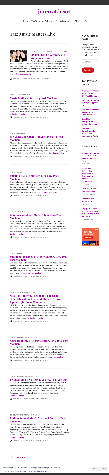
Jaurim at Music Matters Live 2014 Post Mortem (34, 177)
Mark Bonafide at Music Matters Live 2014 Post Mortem (39, 342)
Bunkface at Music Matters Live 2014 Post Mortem (36, 216)
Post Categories (62, 21)
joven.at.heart (54, 11)
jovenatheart (18, 79)
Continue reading (23, 74)
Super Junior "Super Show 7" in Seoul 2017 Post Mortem (90, 93)
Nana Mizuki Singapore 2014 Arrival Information (89, 121)
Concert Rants (16, 133)
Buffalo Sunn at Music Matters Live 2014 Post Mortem (38, 419)
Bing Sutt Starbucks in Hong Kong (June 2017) (90, 102)
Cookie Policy (42, 471)
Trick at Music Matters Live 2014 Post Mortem (38, 379)
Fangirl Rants (54, 51)
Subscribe (88, 70)
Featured (64, 51)
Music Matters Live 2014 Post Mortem (33, 98)
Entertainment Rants (18, 292)
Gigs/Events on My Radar (41, 21)
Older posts (19, 457)
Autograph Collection (40, 51)
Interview (31, 292)
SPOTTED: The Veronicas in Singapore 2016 (48, 56)
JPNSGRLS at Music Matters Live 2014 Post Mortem (36, 138)
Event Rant (14, 95)
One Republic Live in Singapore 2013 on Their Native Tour (90, 112)
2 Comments (45, 79)
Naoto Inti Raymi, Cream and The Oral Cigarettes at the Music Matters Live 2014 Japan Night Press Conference (35, 299)
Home (25, 21)
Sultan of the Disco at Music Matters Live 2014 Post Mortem (38, 258)
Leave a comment (42, 117)
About (77, 21)
